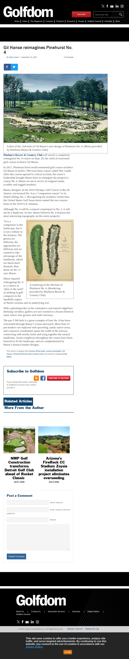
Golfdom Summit (23, 614)
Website (53, 520)
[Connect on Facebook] (42, 378)
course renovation (54, 351)
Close (68, 652)
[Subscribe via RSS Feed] (36, 378)
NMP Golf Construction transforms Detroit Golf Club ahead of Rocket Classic (19, 468)
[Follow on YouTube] (111, 7)
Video (24, 21)
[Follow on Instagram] (121, 7)
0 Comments (69, 57)
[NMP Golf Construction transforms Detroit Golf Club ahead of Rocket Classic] (19, 433)
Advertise (108, 21)
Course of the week (37, 351)
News (16, 21)
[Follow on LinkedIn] (116, 7)
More (117, 21)
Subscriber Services (56, 611)
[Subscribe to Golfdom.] (58, 378)
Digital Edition (93, 611)
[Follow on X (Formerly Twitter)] (102, 7)
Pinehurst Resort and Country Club (28, 354)
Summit (94, 21)
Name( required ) (56, 502)
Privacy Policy (75, 629)
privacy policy (34, 647)
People (81, 21)
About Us (20, 611)
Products (60, 21)
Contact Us (36, 611)
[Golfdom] (41, 607)
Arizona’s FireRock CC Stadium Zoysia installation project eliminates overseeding (54, 468)
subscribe (81, 14)
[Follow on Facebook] (107, 7)
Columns (49, 21)
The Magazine (36, 21)
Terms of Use (92, 629)
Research (71, 21)
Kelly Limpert (14, 57)
